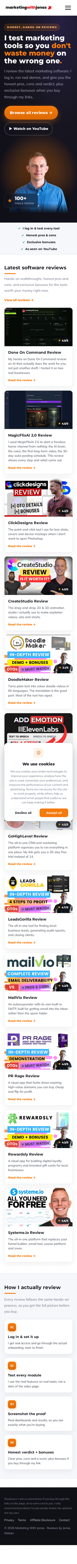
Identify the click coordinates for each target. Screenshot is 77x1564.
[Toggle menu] (68, 7)
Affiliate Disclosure (42, 1520)
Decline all (23, 813)
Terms (22, 1520)
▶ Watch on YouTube (28, 129)
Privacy (9, 1520)
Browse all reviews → (31, 112)
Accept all (54, 813)
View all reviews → (19, 300)
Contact (64, 1520)
